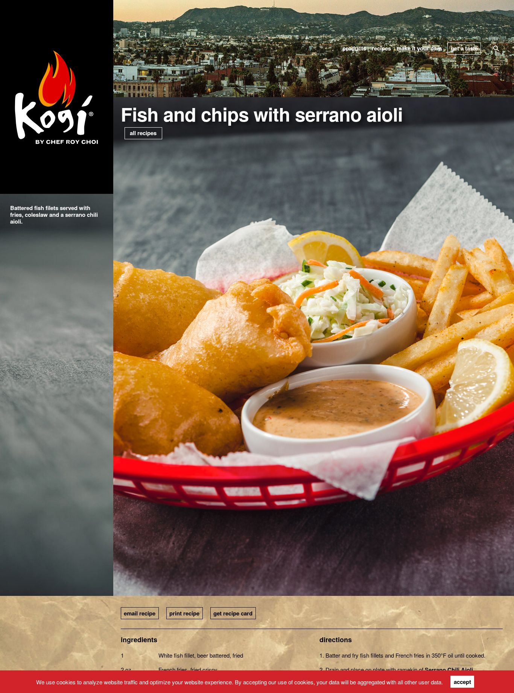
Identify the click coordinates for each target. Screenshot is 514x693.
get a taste (464, 48)
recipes (381, 48)
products (354, 48)
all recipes (143, 133)
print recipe (184, 613)
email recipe (139, 613)
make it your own (419, 48)
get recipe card (232, 613)
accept (462, 682)
